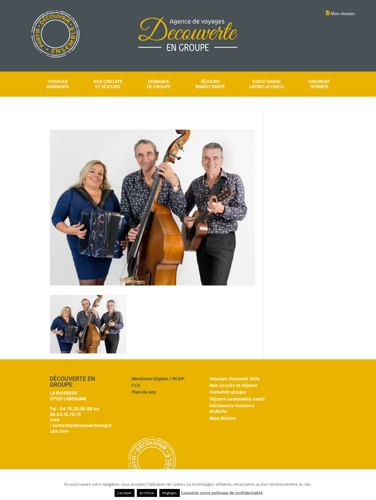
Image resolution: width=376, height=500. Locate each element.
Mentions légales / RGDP (157, 379)
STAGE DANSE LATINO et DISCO (266, 84)
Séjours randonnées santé (236, 399)
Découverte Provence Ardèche (231, 409)
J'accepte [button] (124, 493)
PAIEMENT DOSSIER (319, 84)
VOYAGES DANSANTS (58, 84)
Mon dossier (343, 13)
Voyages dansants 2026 (234, 379)
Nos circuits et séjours (233, 386)
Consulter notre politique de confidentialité (222, 492)
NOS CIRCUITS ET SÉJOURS (107, 84)
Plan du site (143, 392)
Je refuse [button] (147, 493)
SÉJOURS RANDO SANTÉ (210, 84)
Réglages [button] (169, 493)
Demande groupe (227, 392)
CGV (135, 386)
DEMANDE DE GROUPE (159, 84)
